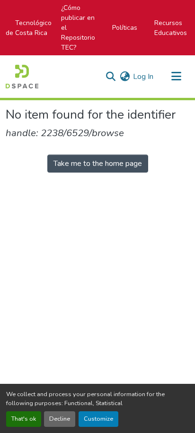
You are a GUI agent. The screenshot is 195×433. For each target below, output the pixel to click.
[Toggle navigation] (176, 77)
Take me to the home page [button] (97, 163)
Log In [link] (143, 76)
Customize (98, 419)
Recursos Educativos (170, 27)
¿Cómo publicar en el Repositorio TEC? (78, 27)
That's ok (23, 419)
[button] (22, 76)
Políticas (124, 27)
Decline (59, 419)
